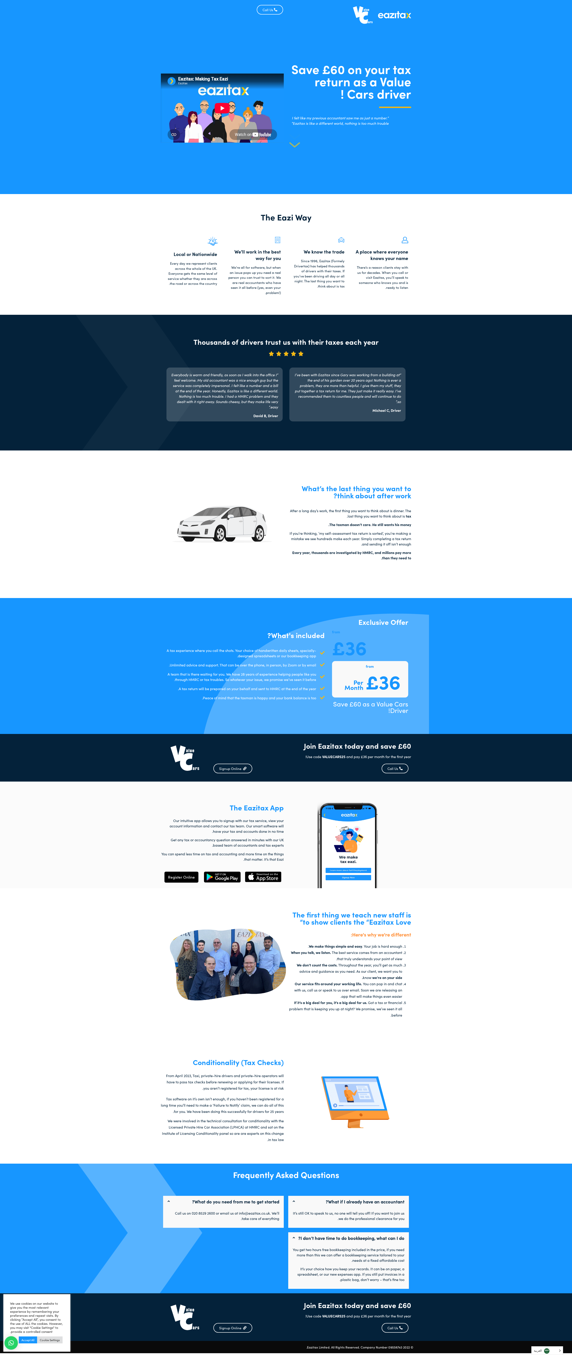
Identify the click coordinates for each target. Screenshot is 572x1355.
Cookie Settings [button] (50, 1340)
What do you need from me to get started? (235, 1201)
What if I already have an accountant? (365, 1201)
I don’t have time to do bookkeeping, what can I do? (351, 1238)
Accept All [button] (27, 1340)
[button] (348, 1201)
